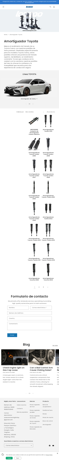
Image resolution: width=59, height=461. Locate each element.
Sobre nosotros (21, 405)
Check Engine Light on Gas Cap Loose (14, 369)
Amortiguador (47, 424)
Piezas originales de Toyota (35, 422)
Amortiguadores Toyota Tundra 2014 (48, 259)
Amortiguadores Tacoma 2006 (34, 279)
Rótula (45, 414)
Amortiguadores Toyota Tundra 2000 (34, 218)
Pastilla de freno (48, 410)
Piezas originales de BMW (35, 411)
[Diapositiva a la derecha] (33, 104)
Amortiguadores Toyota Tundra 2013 (34, 239)
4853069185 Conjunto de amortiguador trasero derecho (34, 132)
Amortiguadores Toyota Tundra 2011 (34, 259)
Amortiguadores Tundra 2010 (48, 130)
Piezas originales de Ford (35, 405)
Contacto (20, 408)
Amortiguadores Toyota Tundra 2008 (48, 154)
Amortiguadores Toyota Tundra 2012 (48, 239)
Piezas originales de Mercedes (36, 428)
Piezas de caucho (48, 417)
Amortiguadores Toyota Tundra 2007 (34, 175)
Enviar (12, 335)
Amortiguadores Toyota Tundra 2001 (48, 196)
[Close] (57, 453)
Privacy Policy (49, 455)
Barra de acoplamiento (47, 405)
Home (6, 34)
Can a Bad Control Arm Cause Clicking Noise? (41, 369)
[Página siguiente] (47, 287)
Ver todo (55, 345)
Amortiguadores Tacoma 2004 (48, 279)
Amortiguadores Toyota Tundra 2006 (48, 175)
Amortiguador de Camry (28, 99)
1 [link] (34, 287)
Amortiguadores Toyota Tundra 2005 (34, 154)
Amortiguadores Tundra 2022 (48, 218)
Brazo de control (48, 421)
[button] (3, 7)
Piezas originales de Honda (35, 417)
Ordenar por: (20, 112)
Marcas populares (22, 412)
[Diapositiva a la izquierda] (26, 104)
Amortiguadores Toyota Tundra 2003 (34, 197)
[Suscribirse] (31, 445)
